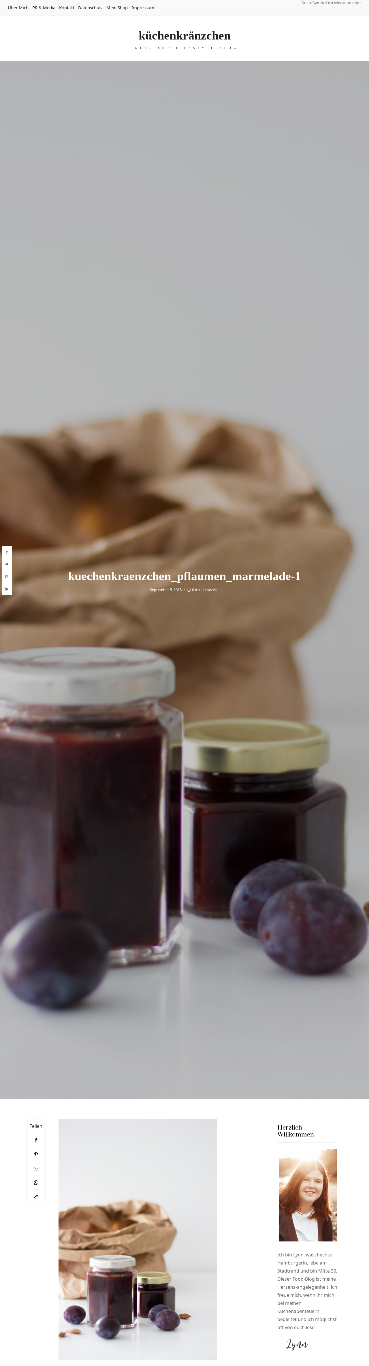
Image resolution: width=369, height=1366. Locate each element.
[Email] (36, 1168)
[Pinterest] (36, 1154)
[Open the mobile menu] (357, 16)
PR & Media (43, 7)
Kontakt (66, 7)
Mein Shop (117, 7)
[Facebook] (36, 1140)
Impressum (142, 7)
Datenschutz (90, 7)
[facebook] (7, 552)
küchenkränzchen (185, 35)
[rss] (7, 589)
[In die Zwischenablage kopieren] (36, 1197)
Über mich (18, 7)
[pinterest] (7, 565)
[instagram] (7, 577)
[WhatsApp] (36, 1182)
